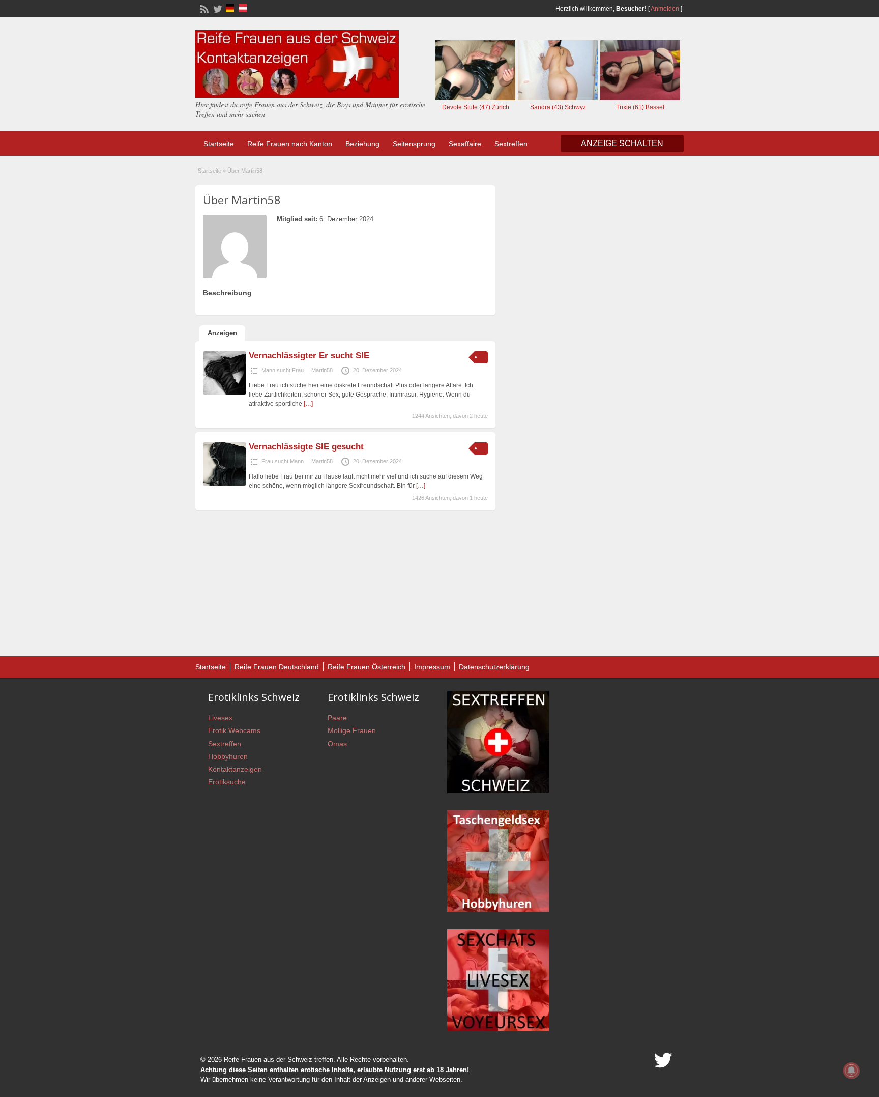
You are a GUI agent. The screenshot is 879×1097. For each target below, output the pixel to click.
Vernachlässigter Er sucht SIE (309, 355)
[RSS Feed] (203, 8)
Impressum (432, 667)
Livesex (220, 718)
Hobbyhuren (228, 756)
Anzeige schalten (622, 143)
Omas (337, 744)
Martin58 (322, 370)
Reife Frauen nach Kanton (289, 143)
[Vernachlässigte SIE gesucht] (224, 483)
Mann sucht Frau (282, 370)
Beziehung (362, 143)
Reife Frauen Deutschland (277, 667)
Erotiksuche (227, 782)
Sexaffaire (465, 143)
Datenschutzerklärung (494, 667)
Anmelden (665, 8)
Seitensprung (414, 143)
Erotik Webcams (234, 730)
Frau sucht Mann (282, 461)
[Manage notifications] (851, 1070)
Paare (337, 718)
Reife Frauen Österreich (366, 667)
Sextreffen (511, 143)
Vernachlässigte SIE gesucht (306, 447)
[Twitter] (217, 8)
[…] (308, 403)
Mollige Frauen (352, 730)
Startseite (218, 143)
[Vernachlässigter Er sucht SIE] (224, 392)
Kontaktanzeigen (235, 769)
